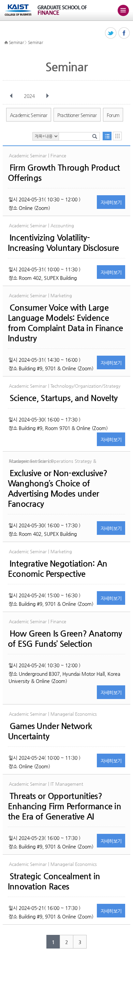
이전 (11, 95)
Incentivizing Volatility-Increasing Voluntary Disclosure (63, 243)
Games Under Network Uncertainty (50, 731)
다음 (47, 95)
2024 (29, 96)
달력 (117, 136)
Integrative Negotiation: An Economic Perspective (57, 569)
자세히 (111, 202)
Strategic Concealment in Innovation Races (54, 881)
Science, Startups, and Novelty (63, 398)
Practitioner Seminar (77, 115)
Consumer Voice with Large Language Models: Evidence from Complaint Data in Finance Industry (65, 323)
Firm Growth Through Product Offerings (64, 173)
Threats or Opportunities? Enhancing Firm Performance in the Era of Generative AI (64, 806)
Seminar (16, 42)
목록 (107, 136)
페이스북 (124, 33)
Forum (113, 115)
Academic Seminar (28, 115)
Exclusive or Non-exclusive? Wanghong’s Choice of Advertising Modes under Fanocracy (57, 488)
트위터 (111, 33)
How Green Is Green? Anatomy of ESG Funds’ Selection (65, 639)
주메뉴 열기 (123, 10)
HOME (6, 42)
